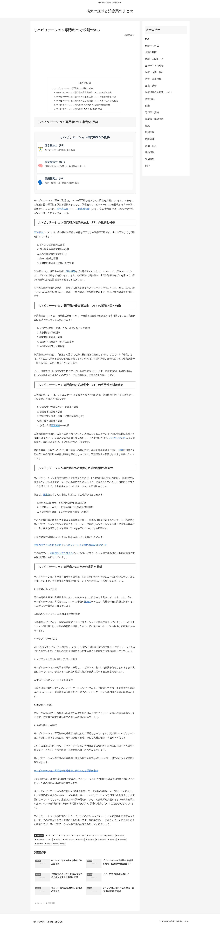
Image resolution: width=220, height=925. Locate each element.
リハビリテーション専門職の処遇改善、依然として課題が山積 (66, 770)
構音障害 (81, 839)
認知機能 (40, 844)
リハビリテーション (95, 835)
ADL (49, 835)
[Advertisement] (85, 56)
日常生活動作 (69, 839)
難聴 (56, 844)
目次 (81, 82)
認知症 (87, 601)
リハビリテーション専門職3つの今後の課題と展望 (79, 109)
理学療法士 (62, 208)
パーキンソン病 (117, 438)
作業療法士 (84, 208)
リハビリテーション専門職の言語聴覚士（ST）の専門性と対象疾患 (87, 101)
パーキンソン (65, 835)
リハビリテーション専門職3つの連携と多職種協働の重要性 (83, 105)
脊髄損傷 (70, 271)
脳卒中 (46, 494)
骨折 (63, 844)
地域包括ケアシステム (61, 553)
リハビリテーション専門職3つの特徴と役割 (73, 88)
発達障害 (55, 425)
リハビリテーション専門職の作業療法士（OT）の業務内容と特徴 (86, 96)
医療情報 (40, 835)
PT (55, 835)
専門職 (58, 839)
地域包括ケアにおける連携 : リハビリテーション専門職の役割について (70, 545)
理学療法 (38, 232)
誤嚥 (121, 450)
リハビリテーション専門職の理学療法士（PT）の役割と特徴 (84, 92)
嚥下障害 (121, 835)
